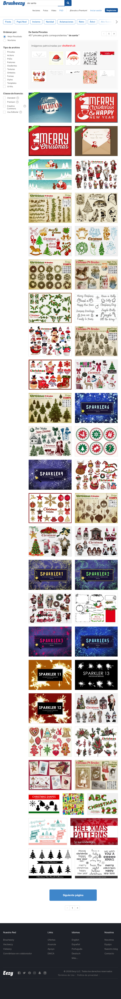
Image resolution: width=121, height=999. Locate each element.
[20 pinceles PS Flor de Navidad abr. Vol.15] (96, 742)
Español (76, 944)
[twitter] (24, 972)
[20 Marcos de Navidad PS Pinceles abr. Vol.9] (96, 608)
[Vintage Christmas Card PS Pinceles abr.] (96, 274)
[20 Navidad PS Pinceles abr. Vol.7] (50, 775)
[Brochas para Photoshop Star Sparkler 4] (50, 475)
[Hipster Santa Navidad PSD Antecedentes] (96, 108)
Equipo (108, 944)
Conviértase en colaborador (17, 953)
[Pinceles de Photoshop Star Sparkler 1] (50, 575)
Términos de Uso (66, 975)
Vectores (36, 10)
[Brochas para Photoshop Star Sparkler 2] (96, 575)
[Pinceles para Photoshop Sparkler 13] (96, 675)
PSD (61, 10)
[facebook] (19, 972)
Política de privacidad (87, 975)
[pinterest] (29, 972)
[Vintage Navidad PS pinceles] (96, 341)
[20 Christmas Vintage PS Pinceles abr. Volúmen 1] (96, 241)
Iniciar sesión (96, 10)
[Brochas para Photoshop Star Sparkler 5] (96, 641)
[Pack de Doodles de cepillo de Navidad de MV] (73, 804)
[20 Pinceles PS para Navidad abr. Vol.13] (96, 475)
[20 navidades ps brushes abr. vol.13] (50, 508)
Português (77, 949)
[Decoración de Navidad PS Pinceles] (96, 508)
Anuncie (52, 944)
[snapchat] (39, 972)
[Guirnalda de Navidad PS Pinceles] (50, 274)
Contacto (109, 953)
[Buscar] (68, 3)
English (75, 939)
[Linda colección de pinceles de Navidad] (48, 831)
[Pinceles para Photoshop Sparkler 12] (50, 708)
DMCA (51, 953)
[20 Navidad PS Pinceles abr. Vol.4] (50, 608)
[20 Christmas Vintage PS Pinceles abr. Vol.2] (50, 241)
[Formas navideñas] (44, 804)
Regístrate (111, 10)
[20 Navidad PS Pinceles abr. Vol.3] (96, 374)
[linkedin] (45, 972)
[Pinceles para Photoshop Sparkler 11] (50, 675)
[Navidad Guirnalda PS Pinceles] (50, 208)
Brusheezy (8, 939)
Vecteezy (8, 944)
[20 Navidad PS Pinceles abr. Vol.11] (50, 441)
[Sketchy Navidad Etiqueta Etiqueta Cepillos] (96, 863)
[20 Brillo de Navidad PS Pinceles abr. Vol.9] (50, 308)
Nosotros (109, 939)
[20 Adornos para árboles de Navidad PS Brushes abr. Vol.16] (50, 742)
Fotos (45, 10)
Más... (75, 958)
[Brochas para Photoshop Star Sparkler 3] (50, 641)
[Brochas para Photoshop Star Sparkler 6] (96, 408)
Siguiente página (73, 895)
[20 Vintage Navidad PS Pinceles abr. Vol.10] (96, 208)
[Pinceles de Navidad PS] (50, 408)
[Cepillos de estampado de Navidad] (96, 441)
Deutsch (76, 953)
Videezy (7, 949)
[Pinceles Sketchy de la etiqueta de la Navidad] (96, 308)
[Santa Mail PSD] (96, 141)
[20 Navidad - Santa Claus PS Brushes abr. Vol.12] (96, 174)
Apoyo (51, 949)
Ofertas (51, 939)
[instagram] (34, 972)
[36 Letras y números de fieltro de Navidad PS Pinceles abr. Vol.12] (102, 804)
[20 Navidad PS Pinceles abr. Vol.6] (96, 541)
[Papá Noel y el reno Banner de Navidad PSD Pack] (50, 174)
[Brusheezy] (14, 3)
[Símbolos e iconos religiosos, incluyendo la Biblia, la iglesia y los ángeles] (90, 58)
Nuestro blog (111, 949)
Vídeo (53, 10)
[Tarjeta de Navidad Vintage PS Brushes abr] (96, 775)
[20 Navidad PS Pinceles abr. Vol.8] (50, 541)
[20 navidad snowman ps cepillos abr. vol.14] (50, 341)
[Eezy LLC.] (8, 973)
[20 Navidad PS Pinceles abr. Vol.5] (96, 708)
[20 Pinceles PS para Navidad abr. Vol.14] (50, 374)
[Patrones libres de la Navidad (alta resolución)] (94, 831)
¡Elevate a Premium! (78, 10)
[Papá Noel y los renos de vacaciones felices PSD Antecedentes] (50, 108)
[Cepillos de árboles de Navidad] (50, 863)
